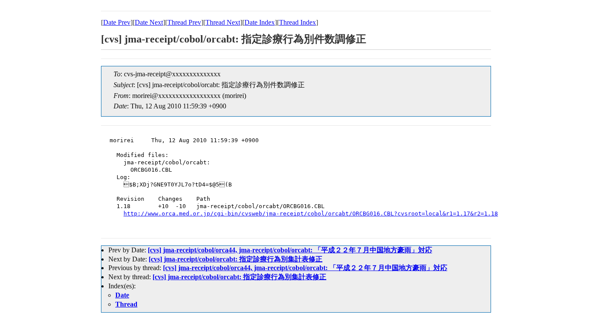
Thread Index (297, 22)
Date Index (259, 22)
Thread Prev (184, 22)
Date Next (149, 22)
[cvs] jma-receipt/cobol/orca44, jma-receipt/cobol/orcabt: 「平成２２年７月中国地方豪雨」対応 (290, 250)
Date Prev (116, 22)
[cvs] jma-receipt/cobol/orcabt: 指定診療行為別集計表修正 (235, 259)
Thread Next (222, 22)
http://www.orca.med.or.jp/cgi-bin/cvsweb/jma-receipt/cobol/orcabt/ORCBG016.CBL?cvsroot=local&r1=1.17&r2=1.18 (311, 213)
